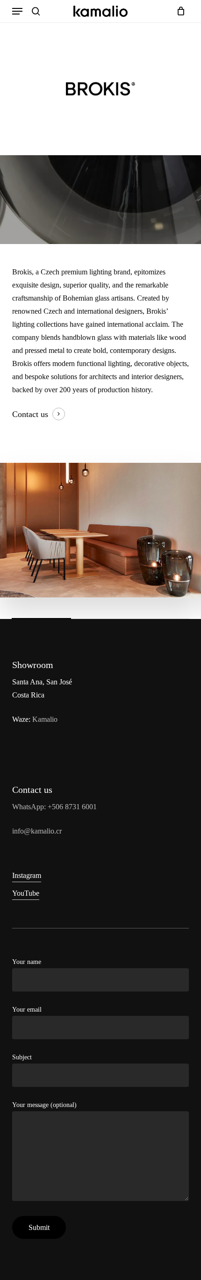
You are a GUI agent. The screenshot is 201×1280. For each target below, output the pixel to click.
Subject (22, 1057)
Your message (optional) (44, 1104)
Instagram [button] (26, 875)
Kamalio (44, 719)
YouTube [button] (25, 893)
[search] (36, 11)
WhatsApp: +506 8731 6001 (54, 807)
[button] (17, 11)
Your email (27, 1009)
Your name (26, 961)
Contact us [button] (30, 414)
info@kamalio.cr (37, 831)
